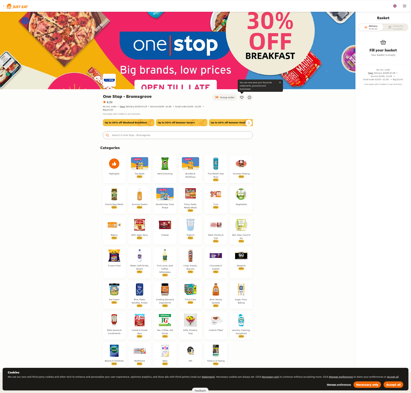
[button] (15, 6)
